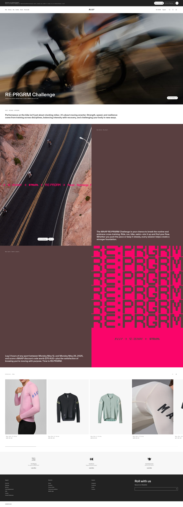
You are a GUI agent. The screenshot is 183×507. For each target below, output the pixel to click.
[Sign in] (173, 10)
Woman (10, 9)
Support (164, 9)
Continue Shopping (169, 3)
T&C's (50, 239)
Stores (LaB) (26, 9)
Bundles (17, 9)
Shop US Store (158, 3)
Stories (21, 9)
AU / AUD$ (158, 9)
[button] (26, 495)
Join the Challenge (172, 97)
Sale (13, 9)
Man (6, 9)
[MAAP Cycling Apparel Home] (91, 9)
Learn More (33, 467)
